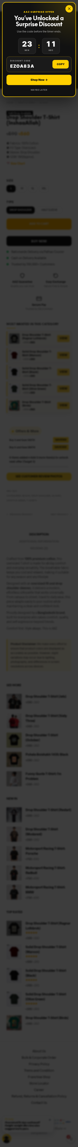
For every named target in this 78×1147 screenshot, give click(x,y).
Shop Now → (39, 79)
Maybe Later (39, 90)
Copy (61, 64)
